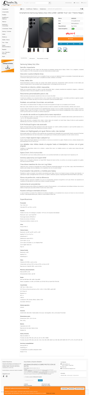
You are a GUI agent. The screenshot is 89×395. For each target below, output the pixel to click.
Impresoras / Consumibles (5, 25)
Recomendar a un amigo (42, 58)
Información (32, 58)
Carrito (84, 2)
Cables (3, 34)
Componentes (5, 12)
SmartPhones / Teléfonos (5, 18)
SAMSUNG (73, 18)
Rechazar (71, 388)
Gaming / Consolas (6, 31)
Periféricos (4, 37)
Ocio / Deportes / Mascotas (6, 53)
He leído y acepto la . (33, 376)
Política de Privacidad (37, 376)
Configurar (64, 388)
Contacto (77, 2)
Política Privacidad (28, 385)
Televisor (4, 21)
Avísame (71, 38)
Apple (3, 56)
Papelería (4, 49)
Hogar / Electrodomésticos (6, 46)
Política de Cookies (50, 393)
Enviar (40, 380)
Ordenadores (5, 9)
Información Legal (46, 384)
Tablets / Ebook (5, 39)
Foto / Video (5, 42)
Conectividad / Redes (7, 28)
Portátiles (4, 14)
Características (24, 58)
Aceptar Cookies (80, 388)
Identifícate (69, 2)
